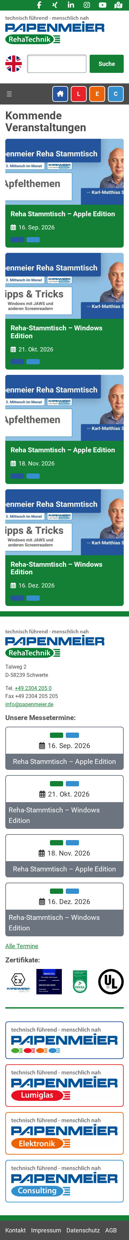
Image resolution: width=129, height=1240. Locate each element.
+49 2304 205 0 (33, 688)
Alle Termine (21, 946)
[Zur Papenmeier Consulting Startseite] (64, 1180)
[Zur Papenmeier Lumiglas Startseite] (64, 1084)
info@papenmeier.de (29, 704)
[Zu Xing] (55, 5)
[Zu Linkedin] (70, 5)
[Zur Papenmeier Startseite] (64, 1039)
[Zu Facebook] (39, 5)
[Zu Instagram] (86, 5)
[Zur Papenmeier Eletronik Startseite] (64, 1132)
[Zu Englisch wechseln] (13, 63)
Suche (107, 63)
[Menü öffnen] (9, 94)
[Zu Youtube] (102, 5)
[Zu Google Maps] (118, 5)
